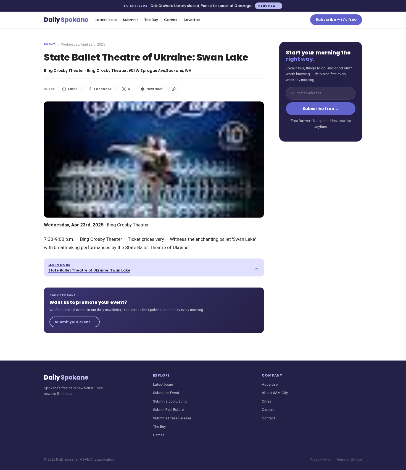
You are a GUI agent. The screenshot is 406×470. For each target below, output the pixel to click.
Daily (66, 19)
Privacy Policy (320, 459)
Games (170, 19)
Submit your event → (74, 322)
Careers (268, 409)
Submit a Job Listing (170, 401)
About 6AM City (275, 392)
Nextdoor (154, 89)
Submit (130, 19)
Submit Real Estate (168, 409)
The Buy (151, 19)
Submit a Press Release (172, 418)
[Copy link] (173, 89)
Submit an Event (166, 392)
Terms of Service (349, 459)
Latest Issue (106, 19)
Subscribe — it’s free (336, 19)
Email (73, 89)
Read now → (268, 5)
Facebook (103, 89)
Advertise (192, 19)
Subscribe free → (321, 108)
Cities (266, 401)
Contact (268, 418)
